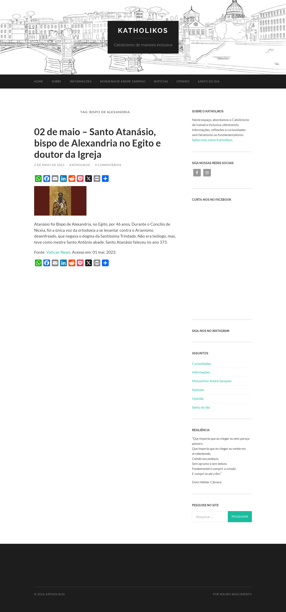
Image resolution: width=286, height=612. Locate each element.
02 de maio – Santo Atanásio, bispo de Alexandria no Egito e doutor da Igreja (97, 143)
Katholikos (143, 30)
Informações (81, 81)
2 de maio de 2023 (49, 165)
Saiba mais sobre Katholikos (212, 140)
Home (38, 81)
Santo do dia (209, 81)
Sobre (56, 81)
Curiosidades (201, 363)
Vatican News (58, 252)
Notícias (161, 81)
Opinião (182, 81)
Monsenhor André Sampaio (123, 81)
